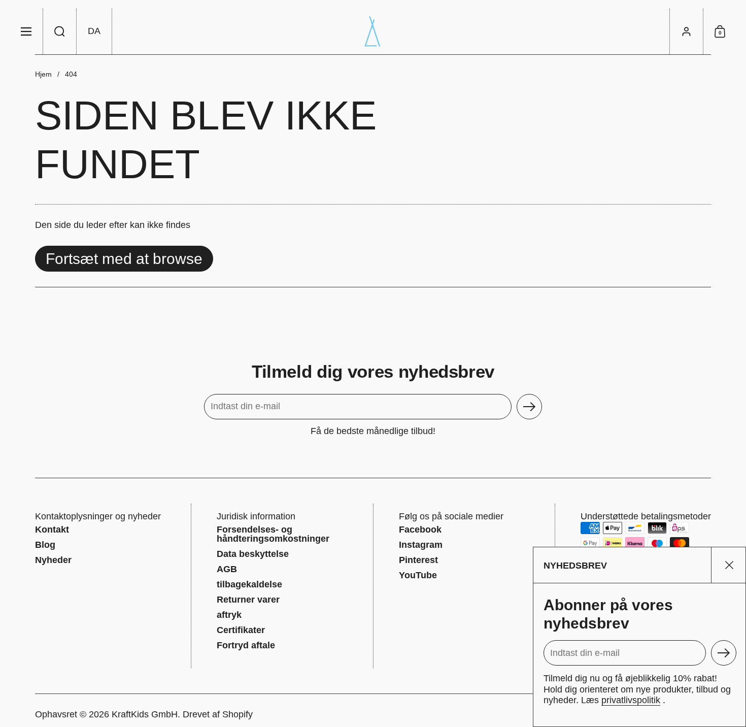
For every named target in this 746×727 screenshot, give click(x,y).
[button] (60, 31)
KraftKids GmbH (145, 714)
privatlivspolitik (630, 700)
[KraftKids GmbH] (373, 31)
